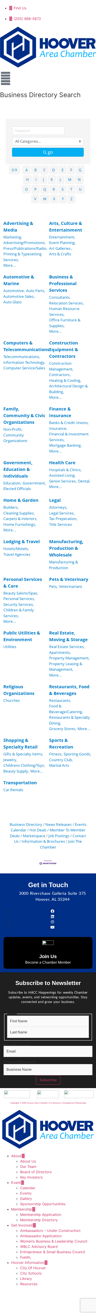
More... (9, 265)
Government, (34, 483)
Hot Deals (37, 830)
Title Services (60, 524)
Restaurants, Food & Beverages (69, 690)
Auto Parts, (35, 290)
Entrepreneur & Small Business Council (52, 1252)
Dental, (84, 481)
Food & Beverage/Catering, (66, 708)
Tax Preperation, (63, 518)
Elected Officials (17, 488)
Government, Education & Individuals (18, 469)
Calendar (27, 1188)
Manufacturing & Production (63, 564)
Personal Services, (19, 598)
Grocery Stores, (62, 728)
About (16, 1156)
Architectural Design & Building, (68, 388)
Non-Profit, (12, 429)
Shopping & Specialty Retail (20, 743)
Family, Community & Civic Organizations (24, 415)
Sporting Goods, (77, 754)
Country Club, (61, 759)
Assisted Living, (62, 475)
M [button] (69, 179)
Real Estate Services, (67, 646)
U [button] (80, 189)
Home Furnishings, (19, 524)
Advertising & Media (18, 226)
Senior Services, (63, 481)
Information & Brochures (43, 841)
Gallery (26, 1198)
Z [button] (72, 198)
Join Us (48, 956)
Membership (21, 1209)
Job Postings (58, 835)
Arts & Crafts (60, 253)
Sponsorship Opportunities (42, 1204)
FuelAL (25, 1257)
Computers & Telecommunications (26, 346)
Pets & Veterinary (68, 579)
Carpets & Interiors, (20, 518)
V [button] (35, 198)
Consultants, (60, 297)
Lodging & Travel (21, 541)
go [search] (50, 152)
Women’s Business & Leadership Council (53, 1241)
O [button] (26, 189)
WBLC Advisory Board (39, 1246)
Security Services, (18, 604)
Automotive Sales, (19, 296)
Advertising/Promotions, (24, 242)
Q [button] (44, 189)
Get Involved (22, 1225)
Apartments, (60, 652)
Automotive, (14, 290)
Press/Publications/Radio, (25, 248)
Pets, (53, 586)
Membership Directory (39, 1220)
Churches (11, 700)
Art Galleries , (60, 248)
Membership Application (40, 1214)
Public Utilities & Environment (21, 636)
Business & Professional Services (63, 283)
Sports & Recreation (61, 743)
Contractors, (60, 374)
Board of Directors (36, 1172)
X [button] (54, 198)
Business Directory (26, 824)
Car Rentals (13, 789)
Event (16, 1182)
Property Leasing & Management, (65, 666)
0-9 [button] (14, 170)
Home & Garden (20, 500)
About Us (28, 1161)
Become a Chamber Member (48, 962)
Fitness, (55, 754)
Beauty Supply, (16, 771)
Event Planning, (62, 242)
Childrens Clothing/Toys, (24, 765)
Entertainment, (62, 237)
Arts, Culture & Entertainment (65, 226)
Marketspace (34, 835)
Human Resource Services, (64, 311)
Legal (55, 500)
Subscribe (48, 1080)
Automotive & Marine (18, 280)
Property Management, (69, 658)
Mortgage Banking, (65, 445)
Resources (29, 1284)
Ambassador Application (41, 1236)
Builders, (11, 507)
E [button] (63, 170)
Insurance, (58, 428)
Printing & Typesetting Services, (22, 256)
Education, (12, 483)
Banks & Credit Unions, (69, 422)
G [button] (80, 170)
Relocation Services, (66, 303)
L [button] (60, 179)
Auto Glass (12, 301)
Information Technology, (24, 362)
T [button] (71, 189)
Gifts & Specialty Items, (23, 754)
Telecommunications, (21, 356)
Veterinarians (70, 586)
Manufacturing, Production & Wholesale (66, 548)
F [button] (71, 170)
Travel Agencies (16, 554)
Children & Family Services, (18, 612)
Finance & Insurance (60, 412)
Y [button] (63, 198)
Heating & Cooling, (65, 380)
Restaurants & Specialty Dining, (69, 720)
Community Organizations (15, 437)
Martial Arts (59, 765)
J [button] (43, 179)
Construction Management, (61, 366)
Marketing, (12, 237)
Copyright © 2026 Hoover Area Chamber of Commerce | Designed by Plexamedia (48, 1103)
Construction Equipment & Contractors (63, 349)
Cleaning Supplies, (19, 513)
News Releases (58, 824)
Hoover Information (27, 1262)
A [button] (26, 170)
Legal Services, (62, 513)
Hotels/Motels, (16, 548)
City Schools (31, 1273)
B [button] (35, 170)
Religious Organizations (18, 690)
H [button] (27, 179)
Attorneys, (58, 507)
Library (26, 1278)
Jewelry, (10, 759)
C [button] (44, 170)
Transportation (20, 783)
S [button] (63, 189)
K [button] (52, 179)
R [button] (54, 189)
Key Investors (31, 1177)
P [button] (35, 189)
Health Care (62, 463)
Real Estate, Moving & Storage (68, 636)
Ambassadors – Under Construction (50, 1230)
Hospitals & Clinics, (65, 469)
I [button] (35, 179)
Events (25, 1193)
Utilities (9, 646)
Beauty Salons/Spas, (20, 593)
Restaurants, (60, 700)
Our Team (28, 1166)
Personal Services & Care (22, 582)
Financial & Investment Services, (69, 436)
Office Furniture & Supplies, (64, 322)
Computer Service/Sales (24, 367)
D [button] (53, 170)
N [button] (79, 179)
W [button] (44, 198)
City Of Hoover (33, 1268)
